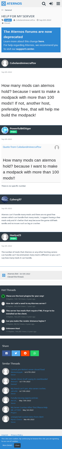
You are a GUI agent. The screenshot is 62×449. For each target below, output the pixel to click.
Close (17, 445)
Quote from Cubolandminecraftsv (22, 146)
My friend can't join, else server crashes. (28, 388)
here (41, 41)
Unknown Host (13, 328)
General (14, 384)
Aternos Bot (12, 274)
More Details (7, 445)
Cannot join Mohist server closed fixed (28, 369)
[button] (58, 3)
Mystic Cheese (16, 420)
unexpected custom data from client (27, 417)
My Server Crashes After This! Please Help (29, 407)
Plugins (14, 413)
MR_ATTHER (16, 410)
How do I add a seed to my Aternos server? (26, 303)
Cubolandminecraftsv (25, 20)
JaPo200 (14, 391)
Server (13, 375)
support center (25, 48)
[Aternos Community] (11, 3)
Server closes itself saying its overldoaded (29, 379)
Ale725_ (14, 401)
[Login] (51, 3)
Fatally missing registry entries (24, 398)
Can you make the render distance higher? (26, 321)
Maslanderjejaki (17, 372)
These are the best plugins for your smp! (25, 296)
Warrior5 (14, 382)
